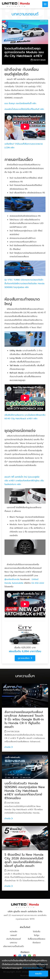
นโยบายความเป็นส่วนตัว (13, 946)
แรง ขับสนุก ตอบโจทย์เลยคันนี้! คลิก (20, 103)
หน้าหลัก (13, 931)
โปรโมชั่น (36, 931)
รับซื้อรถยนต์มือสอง (36, 938)
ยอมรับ (38, 973)
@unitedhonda (11, 579)
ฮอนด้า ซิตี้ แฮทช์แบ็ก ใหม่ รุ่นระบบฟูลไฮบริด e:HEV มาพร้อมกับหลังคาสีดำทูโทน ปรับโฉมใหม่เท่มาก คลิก (24, 480)
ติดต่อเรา (37, 942)
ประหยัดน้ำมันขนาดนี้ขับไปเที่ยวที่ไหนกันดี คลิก (24, 109)
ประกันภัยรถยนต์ (13, 938)
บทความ (13, 942)
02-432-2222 (37, 583)
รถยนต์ (13, 935)
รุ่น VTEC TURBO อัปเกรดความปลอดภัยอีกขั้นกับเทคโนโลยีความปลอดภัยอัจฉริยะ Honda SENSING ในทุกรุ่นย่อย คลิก (24, 283)
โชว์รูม (36, 935)
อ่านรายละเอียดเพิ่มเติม (33, 968)
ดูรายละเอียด (23, 658)
